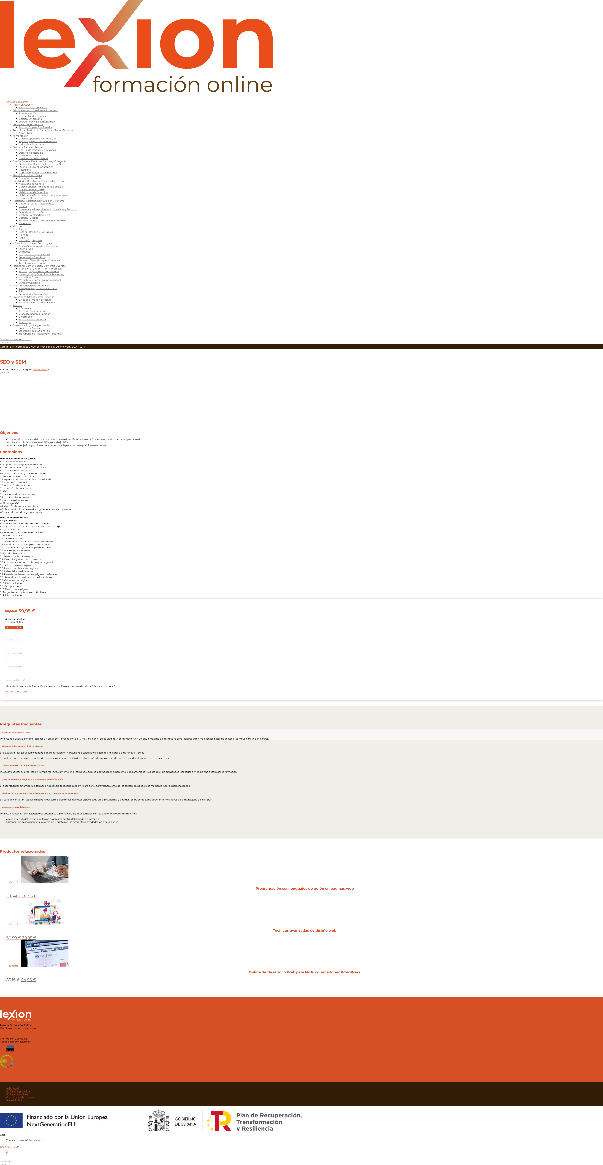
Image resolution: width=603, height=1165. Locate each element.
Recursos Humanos (30, 197)
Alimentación (20, 135)
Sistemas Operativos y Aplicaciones (39, 260)
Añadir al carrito (13, 627)
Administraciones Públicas (28, 124)
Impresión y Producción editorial (38, 172)
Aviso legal (12, 1088)
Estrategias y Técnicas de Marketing (39, 271)
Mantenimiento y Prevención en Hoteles (42, 220)
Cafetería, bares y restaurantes (36, 203)
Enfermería (25, 316)
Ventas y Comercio (30, 282)
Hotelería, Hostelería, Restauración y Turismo (39, 200)
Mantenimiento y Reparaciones (37, 302)
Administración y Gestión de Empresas (35, 110)
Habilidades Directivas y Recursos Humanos (38, 181)
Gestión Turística (28, 217)
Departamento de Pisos (32, 212)
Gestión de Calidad (30, 155)
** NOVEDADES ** (23, 104)
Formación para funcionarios (35, 127)
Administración (28, 113)
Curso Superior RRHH (31, 189)
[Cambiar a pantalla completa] (4, 1161)
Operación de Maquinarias (34, 330)
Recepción (25, 223)
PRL (21, 291)
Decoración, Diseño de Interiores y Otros (42, 164)
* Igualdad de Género (31, 183)
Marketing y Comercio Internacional (40, 279)
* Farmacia (25, 308)
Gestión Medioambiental (33, 158)
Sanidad (17, 305)
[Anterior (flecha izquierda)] (1, 1164)
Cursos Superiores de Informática (38, 246)
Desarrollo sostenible (31, 152)
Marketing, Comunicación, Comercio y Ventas (39, 265)
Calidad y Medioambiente (28, 147)
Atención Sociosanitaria (32, 311)
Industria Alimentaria (31, 144)
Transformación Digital (32, 262)
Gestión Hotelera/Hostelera (34, 214)
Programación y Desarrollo (34, 254)
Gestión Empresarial (31, 118)
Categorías (6, 346)
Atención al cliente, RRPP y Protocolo (40, 268)
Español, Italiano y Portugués (36, 231)
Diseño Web (26, 248)
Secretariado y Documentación (37, 121)
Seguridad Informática (32, 257)
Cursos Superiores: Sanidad (34, 313)
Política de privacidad (18, 1091)
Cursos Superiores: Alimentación (38, 138)
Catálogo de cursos (17, 101)
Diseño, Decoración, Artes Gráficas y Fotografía (39, 161)
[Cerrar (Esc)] (10, 1161)
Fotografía (25, 169)
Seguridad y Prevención (33, 294)
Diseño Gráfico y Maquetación (36, 166)
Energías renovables (30, 178)
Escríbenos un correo (16, 691)
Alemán (23, 229)
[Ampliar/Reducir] (1, 1161)
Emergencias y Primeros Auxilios (38, 288)
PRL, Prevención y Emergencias (31, 285)
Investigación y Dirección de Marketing (41, 274)
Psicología (25, 322)
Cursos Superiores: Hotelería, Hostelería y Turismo (47, 209)
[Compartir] (7, 1161)
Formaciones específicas (33, 107)
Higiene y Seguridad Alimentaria (38, 141)
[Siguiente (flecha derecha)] (4, 1164)
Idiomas (17, 226)
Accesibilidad (14, 1100)
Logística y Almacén (30, 328)
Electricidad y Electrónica (27, 175)
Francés (23, 234)
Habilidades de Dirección (33, 192)
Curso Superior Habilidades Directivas (41, 186)
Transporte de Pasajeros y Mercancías (40, 333)
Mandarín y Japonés (30, 240)
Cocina (23, 206)
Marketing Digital (29, 277)
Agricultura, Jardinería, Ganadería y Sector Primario (43, 130)
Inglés (22, 237)
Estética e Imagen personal (35, 299)
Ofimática (24, 251)
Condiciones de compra (20, 1097)
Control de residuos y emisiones (37, 149)
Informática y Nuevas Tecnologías (32, 243)
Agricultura (25, 132)
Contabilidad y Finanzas (33, 115)
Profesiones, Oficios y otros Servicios (33, 296)
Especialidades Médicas (32, 319)
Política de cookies (17, 1094)
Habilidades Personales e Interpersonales (43, 195)
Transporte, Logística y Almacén (31, 325)
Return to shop (37, 1140)
